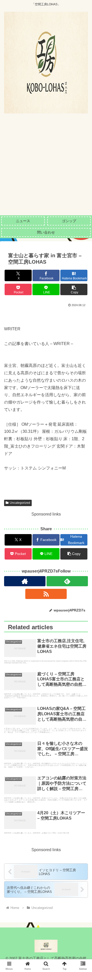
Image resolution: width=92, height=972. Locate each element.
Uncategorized (20, 503)
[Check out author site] (24, 581)
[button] (74, 289)
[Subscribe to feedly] (67, 581)
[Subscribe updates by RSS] (46, 594)
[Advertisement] (46, 167)
